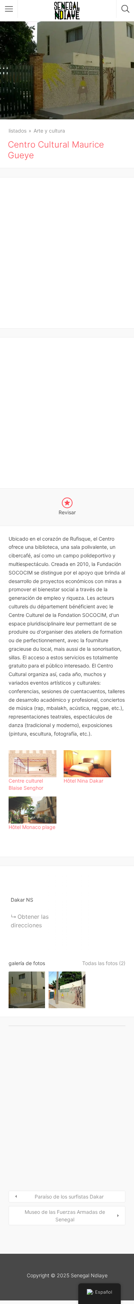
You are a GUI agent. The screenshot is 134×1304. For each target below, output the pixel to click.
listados (17, 131)
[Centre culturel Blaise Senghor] (32, 763)
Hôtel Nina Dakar (83, 781)
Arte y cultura (49, 131)
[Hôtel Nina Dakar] (87, 763)
